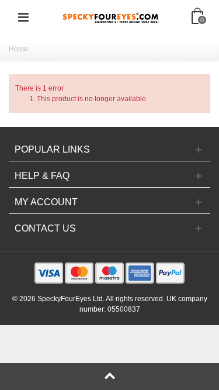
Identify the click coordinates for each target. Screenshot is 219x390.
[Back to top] (109, 376)
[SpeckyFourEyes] (111, 17)
